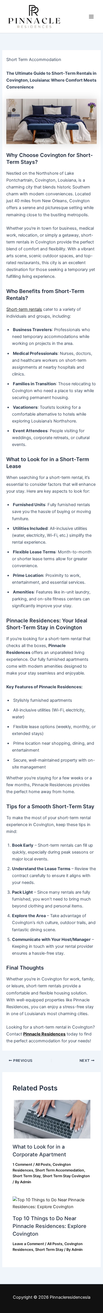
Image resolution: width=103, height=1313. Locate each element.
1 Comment (22, 1164)
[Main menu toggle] (91, 17)
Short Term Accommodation (59, 1170)
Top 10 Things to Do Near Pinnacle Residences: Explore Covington (49, 1226)
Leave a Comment (28, 1244)
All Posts (43, 1164)
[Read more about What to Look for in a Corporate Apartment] (51, 1119)
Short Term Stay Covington (66, 1176)
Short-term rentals (24, 309)
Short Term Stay (27, 1176)
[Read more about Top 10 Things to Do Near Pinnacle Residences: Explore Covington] (51, 1203)
